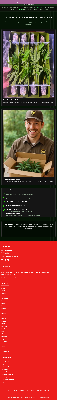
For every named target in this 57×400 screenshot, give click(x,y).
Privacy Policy (20, 397)
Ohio (2, 334)
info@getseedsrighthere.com (11, 256)
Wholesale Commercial (7, 374)
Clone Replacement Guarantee (43, 397)
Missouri (3, 318)
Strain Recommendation (7, 379)
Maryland (3, 308)
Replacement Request (7, 366)
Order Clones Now (6, 361)
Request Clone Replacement (28, 233)
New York (3, 331)
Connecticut (4, 298)
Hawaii (3, 301)
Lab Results (4, 369)
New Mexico (4, 328)
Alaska (3, 288)
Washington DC (5, 351)
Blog (2, 382)
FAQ (2, 364)
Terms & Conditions (12, 397)
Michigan (3, 313)
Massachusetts (5, 311)
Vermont (3, 344)
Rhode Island (4, 341)
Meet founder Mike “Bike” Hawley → (10, 277)
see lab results (52, 7)
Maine (3, 306)
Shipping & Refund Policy (30, 397)
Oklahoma (4, 336)
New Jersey (4, 326)
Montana (3, 321)
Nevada (3, 323)
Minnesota (4, 316)
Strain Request (5, 377)
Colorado (3, 295)
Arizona (3, 290)
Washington (4, 349)
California (3, 293)
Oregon (3, 339)
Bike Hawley (31, 7)
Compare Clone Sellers (7, 372)
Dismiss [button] (40, 2)
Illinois (3, 303)
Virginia (3, 346)
